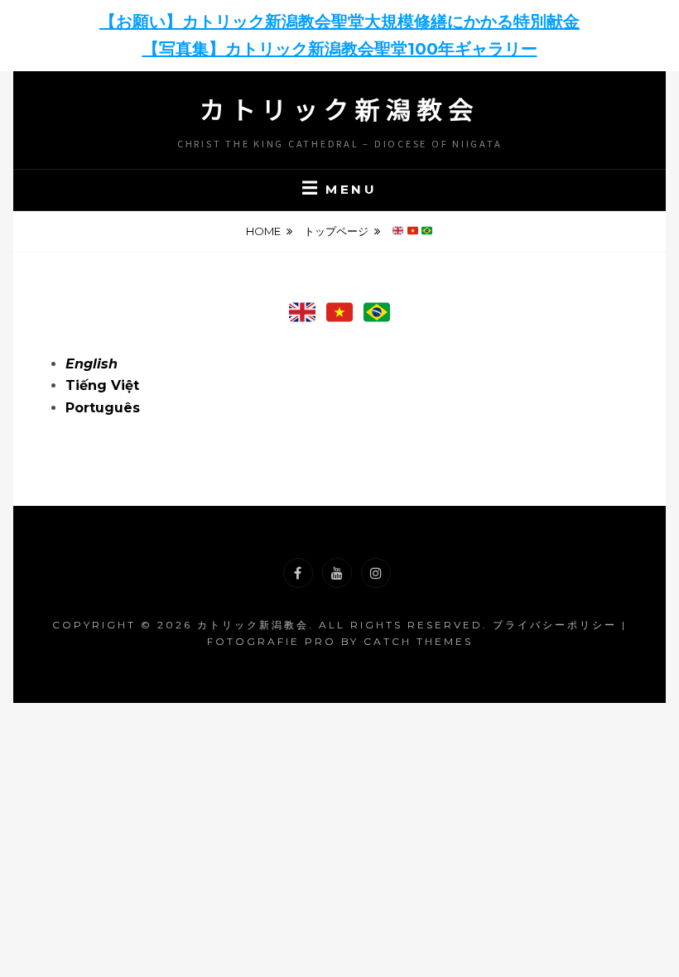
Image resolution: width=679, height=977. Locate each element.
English (91, 364)
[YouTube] (337, 573)
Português (102, 408)
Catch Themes (418, 641)
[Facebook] (298, 573)
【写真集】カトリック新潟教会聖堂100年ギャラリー (339, 49)
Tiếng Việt (102, 385)
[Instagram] (376, 573)
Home (263, 231)
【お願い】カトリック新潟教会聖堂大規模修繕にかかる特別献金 (339, 21)
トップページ (336, 231)
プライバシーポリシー (555, 624)
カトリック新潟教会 (339, 108)
